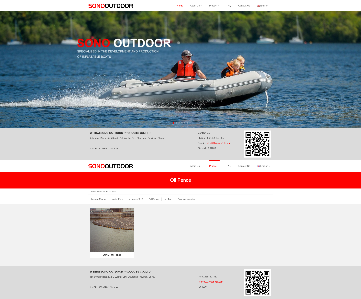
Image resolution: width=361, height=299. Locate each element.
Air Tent (168, 199)
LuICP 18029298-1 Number (104, 148)
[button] (27, 69)
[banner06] (180, 69)
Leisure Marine (98, 199)
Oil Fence (111, 191)
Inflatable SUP (136, 199)
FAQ (229, 5)
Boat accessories (186, 199)
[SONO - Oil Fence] (112, 230)
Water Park (117, 199)
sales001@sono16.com (218, 143)
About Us (195, 5)
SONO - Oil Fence (112, 255)
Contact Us (244, 5)
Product (213, 5)
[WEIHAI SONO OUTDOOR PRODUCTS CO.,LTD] (110, 5)
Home (180, 5)
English (264, 5)
